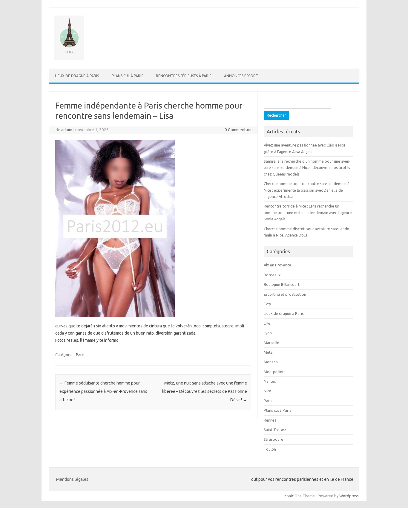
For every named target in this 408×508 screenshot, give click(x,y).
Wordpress (349, 496)
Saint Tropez (275, 430)
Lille (267, 323)
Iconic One (293, 496)
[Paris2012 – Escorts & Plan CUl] (69, 59)
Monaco (271, 362)
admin (66, 129)
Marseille (271, 343)
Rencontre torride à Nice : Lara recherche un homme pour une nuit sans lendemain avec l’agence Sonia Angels (308, 212)
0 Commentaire (239, 129)
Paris (80, 355)
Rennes (270, 420)
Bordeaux (272, 275)
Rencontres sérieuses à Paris (183, 76)
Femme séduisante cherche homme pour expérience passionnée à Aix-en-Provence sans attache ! (103, 391)
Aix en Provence (277, 265)
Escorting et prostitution (285, 294)
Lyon (268, 333)
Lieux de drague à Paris (77, 76)
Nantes (270, 381)
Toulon (270, 449)
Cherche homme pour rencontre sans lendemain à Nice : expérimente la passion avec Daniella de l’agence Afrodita (306, 190)
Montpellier (274, 372)
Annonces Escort (241, 76)
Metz (268, 352)
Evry (267, 304)
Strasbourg (273, 439)
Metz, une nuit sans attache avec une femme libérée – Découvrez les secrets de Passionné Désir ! (204, 391)
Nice (267, 391)
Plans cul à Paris (127, 76)
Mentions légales (72, 479)
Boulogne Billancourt (282, 284)
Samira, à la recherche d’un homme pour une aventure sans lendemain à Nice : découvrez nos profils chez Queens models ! (307, 167)
